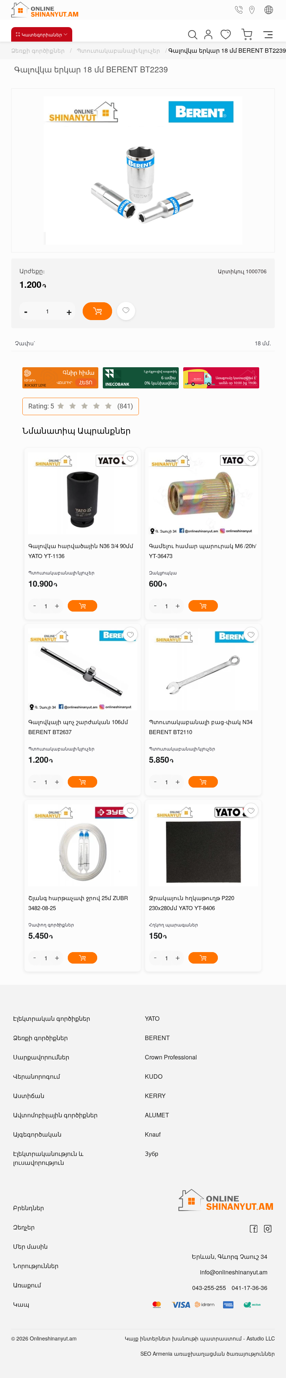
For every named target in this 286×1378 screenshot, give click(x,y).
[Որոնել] (192, 34)
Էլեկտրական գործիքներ (51, 1018)
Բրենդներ (28, 1207)
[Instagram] (268, 1229)
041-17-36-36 (249, 1287)
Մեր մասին (30, 1246)
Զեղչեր (24, 1227)
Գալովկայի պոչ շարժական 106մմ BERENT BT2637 (78, 727)
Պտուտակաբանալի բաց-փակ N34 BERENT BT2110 (200, 727)
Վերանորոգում (36, 1076)
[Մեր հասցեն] (252, 9)
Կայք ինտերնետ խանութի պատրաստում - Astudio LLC (200, 1338)
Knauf (153, 1134)
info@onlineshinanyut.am (233, 1272)
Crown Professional (171, 1057)
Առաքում (27, 1285)
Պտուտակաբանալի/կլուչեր (118, 50)
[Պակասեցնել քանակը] (34, 606)
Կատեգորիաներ (42, 34)
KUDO (153, 1076)
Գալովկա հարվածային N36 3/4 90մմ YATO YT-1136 (80, 551)
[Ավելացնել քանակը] (57, 606)
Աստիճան (28, 1095)
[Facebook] (253, 1229)
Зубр (151, 1153)
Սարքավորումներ (41, 1057)
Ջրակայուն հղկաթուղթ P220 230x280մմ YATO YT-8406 (191, 903)
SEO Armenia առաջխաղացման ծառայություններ (207, 1353)
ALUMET (157, 1115)
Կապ (21, 1304)
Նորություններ (35, 1265)
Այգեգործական (37, 1134)
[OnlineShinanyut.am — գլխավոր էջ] (46, 9)
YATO (152, 1018)
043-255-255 (209, 1287)
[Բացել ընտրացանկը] (268, 34)
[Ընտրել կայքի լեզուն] (269, 10)
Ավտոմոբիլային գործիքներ (55, 1115)
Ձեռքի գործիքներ (38, 50)
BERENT (157, 1037)
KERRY (155, 1095)
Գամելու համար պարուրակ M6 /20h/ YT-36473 (202, 551)
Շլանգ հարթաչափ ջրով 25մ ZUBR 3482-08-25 (78, 903)
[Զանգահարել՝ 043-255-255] (240, 9)
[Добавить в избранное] (126, 311)
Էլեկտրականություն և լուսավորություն (48, 1158)
